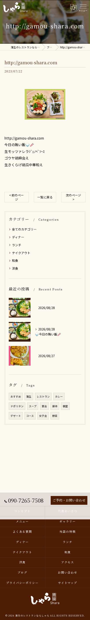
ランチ (16, 245)
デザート (15, 415)
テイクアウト (21, 253)
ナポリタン (17, 406)
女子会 (43, 415)
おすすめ (15, 396)
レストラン (43, 396)
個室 (65, 406)
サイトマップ (67, 583)
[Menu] (83, 7)
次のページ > (73, 197)
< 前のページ (16, 197)
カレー (59, 396)
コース (30, 415)
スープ (32, 406)
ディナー (18, 237)
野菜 (54, 415)
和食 (15, 260)
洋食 (15, 268)
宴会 (44, 406)
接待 (54, 406)
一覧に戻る (45, 197)
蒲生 (28, 396)
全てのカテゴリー (24, 229)
